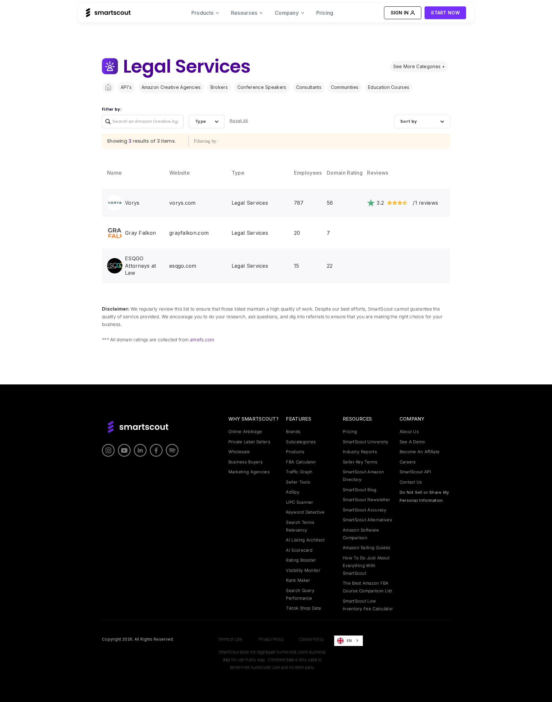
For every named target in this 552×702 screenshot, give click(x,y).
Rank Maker (298, 580)
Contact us (411, 482)
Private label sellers (249, 441)
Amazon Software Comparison (361, 533)
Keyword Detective (305, 512)
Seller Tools (298, 482)
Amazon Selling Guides (366, 547)
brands (293, 431)
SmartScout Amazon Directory (363, 475)
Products (295, 451)
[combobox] (348, 640)
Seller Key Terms (360, 461)
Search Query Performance (300, 594)
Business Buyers (245, 461)
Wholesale (239, 451)
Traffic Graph (299, 471)
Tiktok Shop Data (303, 608)
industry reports (360, 451)
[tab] (419, 66)
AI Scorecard (299, 550)
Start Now (445, 12)
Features (298, 419)
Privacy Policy (271, 639)
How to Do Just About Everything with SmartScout (366, 565)
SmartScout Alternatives (367, 519)
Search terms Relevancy (300, 526)
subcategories (301, 441)
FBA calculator (301, 461)
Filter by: (111, 109)
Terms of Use (230, 639)
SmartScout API (415, 471)
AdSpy (292, 491)
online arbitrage (245, 431)
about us (409, 431)
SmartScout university (365, 441)
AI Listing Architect (305, 539)
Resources (357, 419)
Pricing (325, 13)
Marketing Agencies (249, 471)
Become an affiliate (420, 451)
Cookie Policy (311, 639)
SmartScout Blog (360, 489)
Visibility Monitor (303, 570)
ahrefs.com (202, 339)
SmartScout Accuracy (365, 509)
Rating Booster (301, 560)
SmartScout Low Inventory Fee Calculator (368, 604)
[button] (205, 12)
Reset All (239, 120)
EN (349, 640)
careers (408, 461)
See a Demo (412, 441)
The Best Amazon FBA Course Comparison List (367, 586)
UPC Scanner (299, 502)
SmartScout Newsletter (366, 499)
